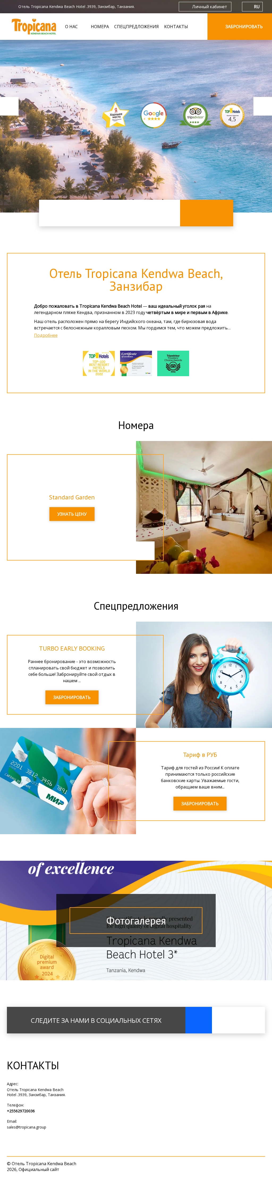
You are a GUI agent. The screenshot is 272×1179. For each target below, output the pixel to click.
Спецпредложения (136, 606)
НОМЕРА (100, 26)
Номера (136, 425)
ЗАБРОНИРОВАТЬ (72, 697)
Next (262, 106)
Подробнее (46, 335)
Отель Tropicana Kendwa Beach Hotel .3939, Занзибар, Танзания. (36, 1092)
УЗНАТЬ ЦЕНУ (72, 514)
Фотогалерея (136, 920)
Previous (9, 106)
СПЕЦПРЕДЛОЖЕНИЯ (136, 26)
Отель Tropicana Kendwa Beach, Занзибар (136, 279)
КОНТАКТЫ (176, 26)
